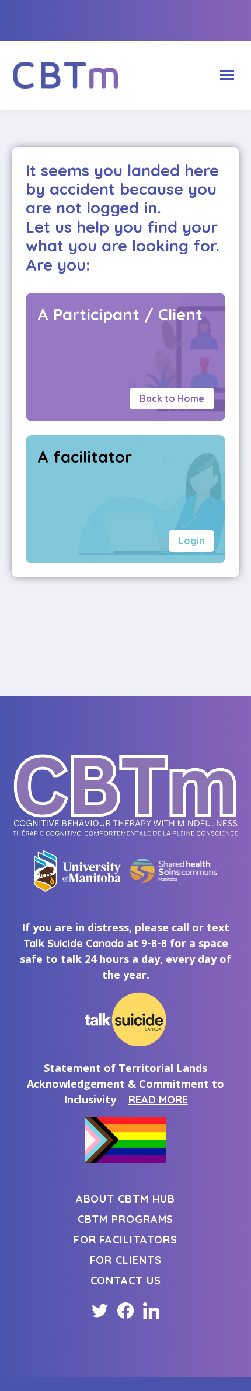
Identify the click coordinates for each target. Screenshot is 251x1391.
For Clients (126, 1260)
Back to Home (172, 398)
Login (191, 540)
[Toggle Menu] (227, 75)
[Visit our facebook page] (125, 1310)
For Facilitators (125, 1239)
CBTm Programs (126, 1219)
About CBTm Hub (126, 1199)
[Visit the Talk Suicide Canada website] (126, 1019)
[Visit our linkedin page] (151, 1310)
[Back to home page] (65, 75)
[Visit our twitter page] (100, 1310)
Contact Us (125, 1280)
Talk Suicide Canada (73, 943)
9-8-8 (154, 943)
